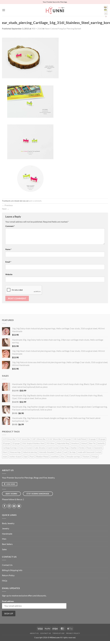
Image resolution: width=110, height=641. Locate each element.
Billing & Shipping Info (12, 570)
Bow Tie (92, 443)
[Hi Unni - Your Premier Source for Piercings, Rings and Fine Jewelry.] (55, 10)
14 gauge (67, 439)
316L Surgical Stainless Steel (33, 443)
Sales (4, 549)
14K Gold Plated (79, 439)
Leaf (65, 452)
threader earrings (73, 457)
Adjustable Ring (63, 443)
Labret (58, 452)
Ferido (81, 448)
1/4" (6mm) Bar (24, 439)
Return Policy (8, 575)
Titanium (85, 457)
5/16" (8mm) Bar (54, 439)
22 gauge (16, 443)
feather (74, 448)
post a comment (35, 201)
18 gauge (101, 439)
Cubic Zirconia (39, 448)
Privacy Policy (73, 633)
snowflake (55, 457)
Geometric (98, 448)
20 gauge (6, 443)
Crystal (29, 448)
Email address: (8, 601)
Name (8, 249)
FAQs (4, 580)
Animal (84, 443)
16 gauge (92, 439)
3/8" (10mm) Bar (39, 439)
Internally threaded (46, 452)
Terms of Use (58, 633)
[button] (3, 10)
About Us (34, 633)
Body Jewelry (8, 523)
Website (8, 274)
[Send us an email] (14, 506)
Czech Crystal (52, 448)
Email (8, 262)
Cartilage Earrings (10, 448)
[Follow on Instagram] (9, 506)
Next (5, 208)
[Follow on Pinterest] (19, 506)
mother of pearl (15, 457)
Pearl (32, 457)
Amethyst (75, 443)
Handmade (7, 533)
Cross (21, 448)
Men (4, 538)
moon (5, 457)
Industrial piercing (30, 452)
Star (62, 457)
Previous (7, 205)
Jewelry (5, 528)
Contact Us (7, 565)
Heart (5, 452)
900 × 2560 (37, 28)
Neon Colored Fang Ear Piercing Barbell (63, 28)
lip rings (73, 452)
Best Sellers (7, 544)
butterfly (101, 443)
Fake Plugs (65, 448)
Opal (25, 457)
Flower (89, 448)
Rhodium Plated (42, 457)
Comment (10, 226)
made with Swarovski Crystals (89, 452)
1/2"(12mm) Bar (9, 439)
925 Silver (51, 443)
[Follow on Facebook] (4, 506)
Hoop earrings (15, 452)
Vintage (95, 457)
